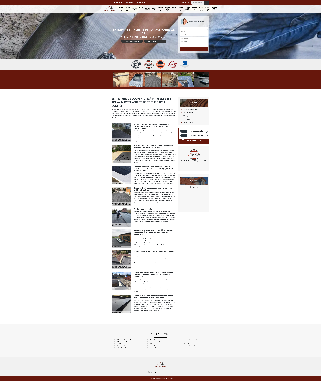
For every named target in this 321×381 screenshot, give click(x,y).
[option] (120, 79)
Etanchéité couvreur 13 (174, 9)
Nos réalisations (132, 41)
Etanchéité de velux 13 (141, 9)
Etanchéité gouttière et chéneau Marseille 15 (188, 339)
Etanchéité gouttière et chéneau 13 (187, 9)
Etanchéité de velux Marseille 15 (119, 345)
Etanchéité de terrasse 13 (167, 9)
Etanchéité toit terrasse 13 (194, 9)
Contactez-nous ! (155, 41)
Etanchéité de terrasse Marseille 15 (153, 343)
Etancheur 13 (154, 9)
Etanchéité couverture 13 (180, 9)
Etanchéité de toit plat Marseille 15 (186, 343)
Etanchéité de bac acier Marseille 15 (120, 341)
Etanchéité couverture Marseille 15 (153, 347)
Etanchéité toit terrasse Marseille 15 (186, 341)
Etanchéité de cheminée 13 (207, 9)
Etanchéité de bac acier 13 (128, 9)
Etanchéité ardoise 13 (147, 9)
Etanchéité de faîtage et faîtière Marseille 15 (122, 339)
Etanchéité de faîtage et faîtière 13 (214, 9)
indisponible (118, 2)
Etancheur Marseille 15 (150, 339)
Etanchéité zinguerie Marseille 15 (152, 341)
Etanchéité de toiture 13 (121, 9)
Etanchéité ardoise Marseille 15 (119, 347)
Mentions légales (169, 378)
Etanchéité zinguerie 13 (160, 9)
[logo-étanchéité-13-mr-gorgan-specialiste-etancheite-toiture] (109, 9)
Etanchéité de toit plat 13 (201, 9)
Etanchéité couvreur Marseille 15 (152, 345)
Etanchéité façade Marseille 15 (119, 343)
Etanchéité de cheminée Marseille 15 (186, 345)
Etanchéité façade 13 (134, 9)
